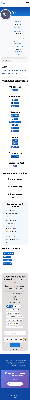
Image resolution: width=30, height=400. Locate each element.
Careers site (7, 257)
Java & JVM (9, 362)
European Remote (17, 393)
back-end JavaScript (22, 362)
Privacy (24, 396)
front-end (12, 360)
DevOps (14, 362)
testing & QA (22, 365)
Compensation (22, 58)
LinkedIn (19, 396)
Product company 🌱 (19, 39)
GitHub (13, 396)
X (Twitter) (7, 396)
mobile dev (21, 364)
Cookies (15, 397)
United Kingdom (17, 33)
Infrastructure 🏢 (17, 43)
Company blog (8, 260)
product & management (21, 360)
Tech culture (14, 58)
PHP (25, 364)
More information (7, 61)
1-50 (14, 29)
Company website (9, 253)
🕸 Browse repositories (15, 197)
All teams (3, 6)
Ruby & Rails (14, 365)
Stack (8, 58)
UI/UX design (14, 364)
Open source (8, 263)
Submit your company (15, 384)
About (4, 58)
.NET (10, 365)
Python (7, 360)
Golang (8, 364)
